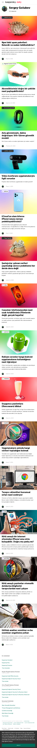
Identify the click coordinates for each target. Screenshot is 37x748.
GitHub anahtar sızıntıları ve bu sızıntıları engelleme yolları (17, 631)
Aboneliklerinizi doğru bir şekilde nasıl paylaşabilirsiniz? (18, 89)
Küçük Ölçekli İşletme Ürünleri (11, 671)
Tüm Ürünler (5, 716)
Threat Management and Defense (11, 708)
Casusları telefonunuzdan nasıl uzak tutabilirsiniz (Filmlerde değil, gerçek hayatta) (17, 312)
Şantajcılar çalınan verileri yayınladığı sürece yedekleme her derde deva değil (18, 266)
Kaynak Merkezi (27, 728)
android (6, 332)
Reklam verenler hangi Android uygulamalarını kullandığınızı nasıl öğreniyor (17, 359)
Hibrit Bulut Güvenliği (7, 713)
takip (5, 285)
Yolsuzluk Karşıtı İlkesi (7, 722)
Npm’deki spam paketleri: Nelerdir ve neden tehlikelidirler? (18, 43)
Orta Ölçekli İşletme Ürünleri (10, 685)
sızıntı (6, 467)
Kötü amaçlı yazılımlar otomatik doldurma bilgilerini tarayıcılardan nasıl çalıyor (18, 586)
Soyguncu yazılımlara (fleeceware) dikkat (12, 405)
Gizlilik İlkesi (26, 721)
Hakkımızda (10, 728)
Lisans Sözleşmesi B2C (18, 722)
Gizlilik (6, 423)
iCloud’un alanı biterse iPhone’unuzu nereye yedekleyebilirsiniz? (13, 219)
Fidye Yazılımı (8, 238)
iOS (5, 511)
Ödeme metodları (16, 724)
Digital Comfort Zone (10, 63)
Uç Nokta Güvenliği (7, 710)
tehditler (6, 378)
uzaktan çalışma (8, 151)
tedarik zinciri (8, 17)
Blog (21, 728)
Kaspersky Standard (7, 660)
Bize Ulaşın (4, 728)
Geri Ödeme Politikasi (7, 724)
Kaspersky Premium (7, 665)
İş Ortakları (16, 728)
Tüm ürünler (5, 681)
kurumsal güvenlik (9, 108)
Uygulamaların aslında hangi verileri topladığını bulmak (16, 449)
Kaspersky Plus (6, 662)
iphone (6, 191)
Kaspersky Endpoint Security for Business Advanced (15, 694)
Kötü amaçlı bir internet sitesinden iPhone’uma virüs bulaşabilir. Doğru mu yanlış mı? (18, 539)
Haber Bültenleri (6, 729)
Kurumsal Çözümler (8, 701)
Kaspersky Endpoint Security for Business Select (14, 692)
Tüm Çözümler (6, 668)
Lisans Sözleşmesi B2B (29, 722)
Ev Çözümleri (6, 656)
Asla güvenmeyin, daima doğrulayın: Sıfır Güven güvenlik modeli (18, 135)
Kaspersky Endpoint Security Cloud (11, 678)
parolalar (6, 558)
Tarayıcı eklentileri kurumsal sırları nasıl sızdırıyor (16, 493)
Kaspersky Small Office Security (10, 676)
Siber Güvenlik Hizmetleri (8, 705)
